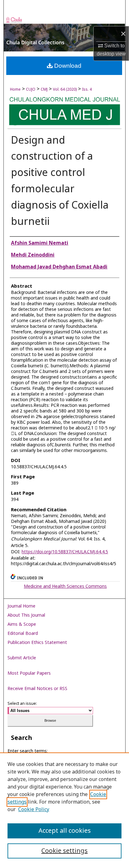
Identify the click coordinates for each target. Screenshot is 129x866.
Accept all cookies (65, 831)
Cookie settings (64, 851)
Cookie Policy (33, 809)
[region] (64, 809)
